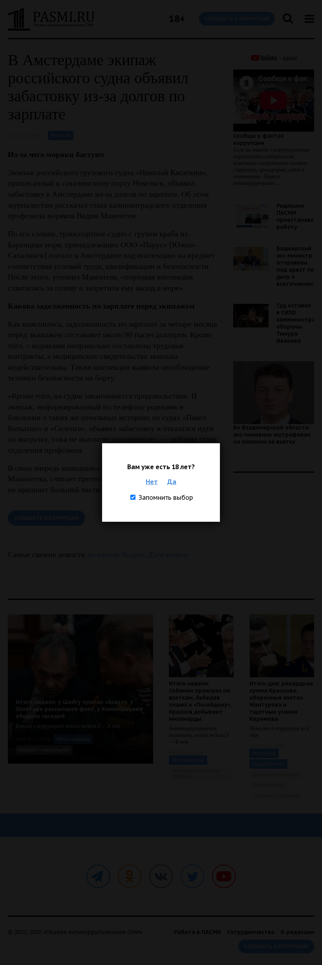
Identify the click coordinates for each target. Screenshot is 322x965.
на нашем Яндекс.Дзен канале (138, 554)
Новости (60, 135)
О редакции (297, 932)
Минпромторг (268, 785)
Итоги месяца (188, 760)
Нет (152, 482)
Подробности (268, 764)
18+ (177, 19)
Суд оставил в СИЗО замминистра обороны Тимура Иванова (295, 323)
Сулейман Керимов (275, 796)
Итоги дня (264, 753)
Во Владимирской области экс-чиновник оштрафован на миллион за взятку (272, 434)
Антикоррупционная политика (196, 773)
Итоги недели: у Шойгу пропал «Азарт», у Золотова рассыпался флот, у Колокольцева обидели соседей (79, 709)
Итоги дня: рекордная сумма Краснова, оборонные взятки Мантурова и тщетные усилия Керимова (281, 701)
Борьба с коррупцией (44, 750)
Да (171, 482)
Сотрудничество (250, 932)
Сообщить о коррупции (237, 19)
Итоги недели (73, 739)
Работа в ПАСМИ (197, 932)
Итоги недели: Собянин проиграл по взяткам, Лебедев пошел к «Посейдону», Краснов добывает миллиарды (200, 701)
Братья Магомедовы (276, 774)
